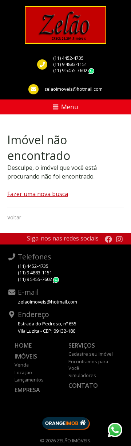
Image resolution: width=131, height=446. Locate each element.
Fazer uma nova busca (37, 194)
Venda (22, 364)
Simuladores (82, 375)
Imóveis (26, 356)
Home (23, 345)
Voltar (14, 217)
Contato (83, 386)
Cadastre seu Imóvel (90, 354)
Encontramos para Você (88, 364)
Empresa (27, 390)
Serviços (81, 345)
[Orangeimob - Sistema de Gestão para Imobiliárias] (65, 423)
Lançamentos (29, 379)
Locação (23, 372)
